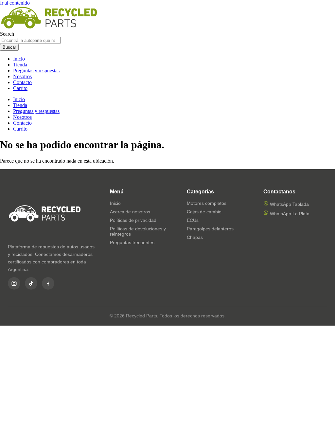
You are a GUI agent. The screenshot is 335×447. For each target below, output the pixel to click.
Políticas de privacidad (133, 220)
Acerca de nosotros (130, 211)
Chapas (195, 237)
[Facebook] (48, 283)
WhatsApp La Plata (289, 213)
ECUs (193, 220)
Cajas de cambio (204, 211)
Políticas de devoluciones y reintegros (138, 231)
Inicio (19, 59)
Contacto (22, 82)
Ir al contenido (15, 3)
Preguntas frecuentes (132, 242)
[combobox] (30, 40)
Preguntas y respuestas (36, 70)
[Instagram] (14, 283)
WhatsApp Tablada (289, 204)
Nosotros (22, 76)
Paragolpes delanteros (210, 228)
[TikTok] (31, 283)
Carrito (20, 88)
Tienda (20, 64)
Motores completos (206, 203)
